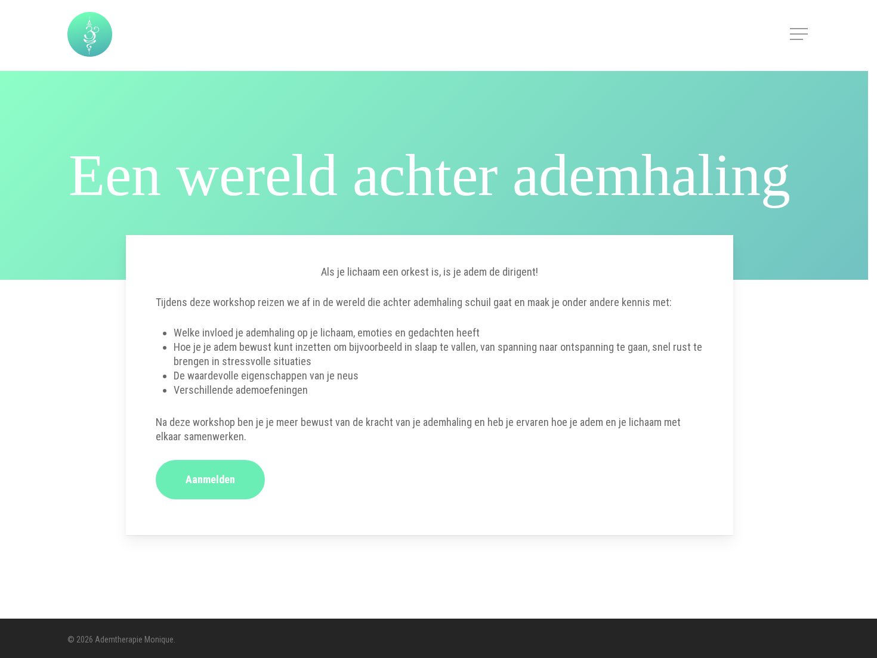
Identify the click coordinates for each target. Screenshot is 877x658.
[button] (800, 34)
